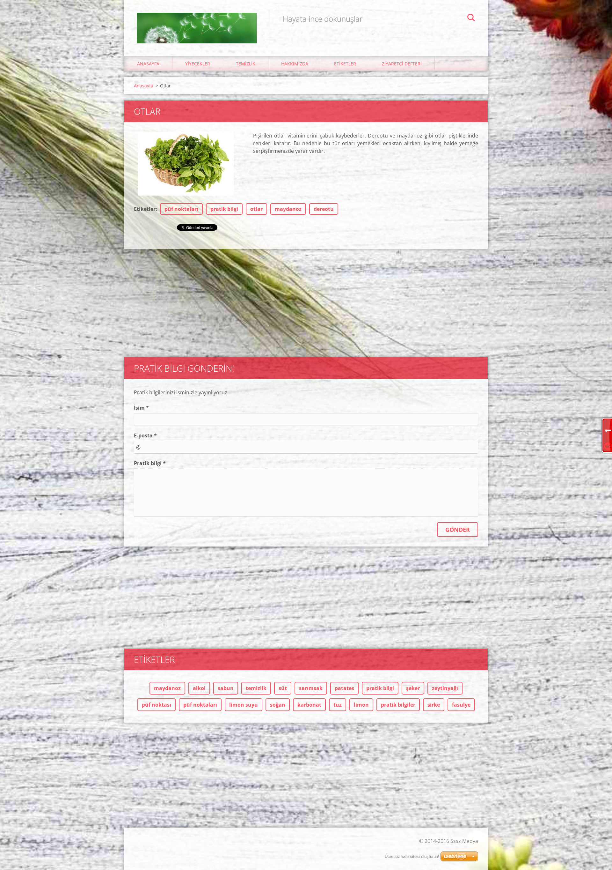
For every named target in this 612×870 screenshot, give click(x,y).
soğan (277, 704)
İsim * (141, 407)
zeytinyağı (445, 688)
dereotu (324, 208)
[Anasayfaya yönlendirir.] (197, 21)
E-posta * (145, 435)
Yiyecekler (197, 64)
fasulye (461, 704)
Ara (471, 18)
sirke (433, 704)
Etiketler (345, 64)
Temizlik (245, 64)
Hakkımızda (294, 64)
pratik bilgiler (398, 704)
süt (283, 688)
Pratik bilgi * (150, 463)
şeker (413, 688)
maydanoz (288, 208)
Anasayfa (148, 64)
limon (361, 704)
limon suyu (243, 704)
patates (344, 688)
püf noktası (156, 704)
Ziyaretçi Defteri (402, 64)
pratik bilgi (224, 208)
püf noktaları (181, 208)
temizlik (256, 688)
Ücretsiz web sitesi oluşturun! (412, 856)
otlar (256, 208)
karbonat (309, 704)
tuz (337, 704)
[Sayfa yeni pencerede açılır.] (186, 164)
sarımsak (311, 688)
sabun (226, 688)
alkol (199, 688)
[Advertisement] (306, 300)
